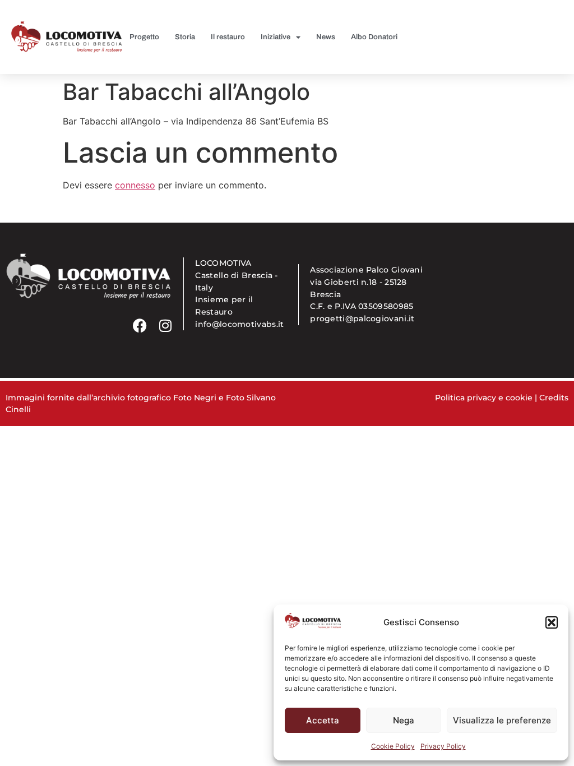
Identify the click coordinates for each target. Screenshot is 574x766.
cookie (519, 397)
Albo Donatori (374, 37)
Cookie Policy (393, 746)
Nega (403, 720)
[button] (551, 622)
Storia (185, 37)
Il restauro (228, 37)
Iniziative (275, 37)
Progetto (144, 37)
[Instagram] (165, 326)
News (325, 37)
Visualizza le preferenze (502, 720)
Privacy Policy (443, 746)
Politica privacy (465, 397)
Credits (553, 397)
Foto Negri (194, 397)
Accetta (322, 720)
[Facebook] (140, 326)
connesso (135, 185)
